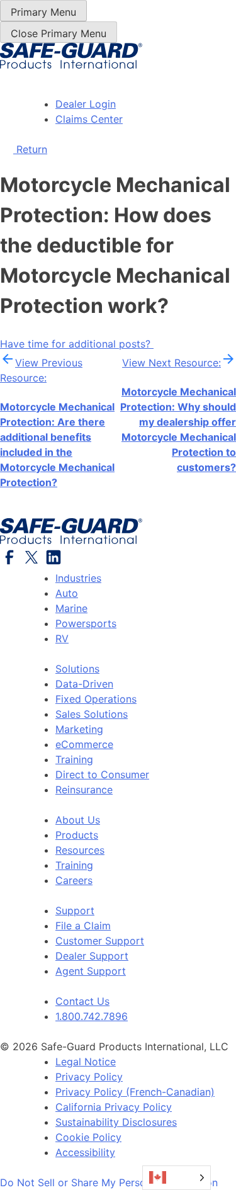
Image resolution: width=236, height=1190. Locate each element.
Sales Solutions (91, 714)
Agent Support (90, 971)
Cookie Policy (88, 1137)
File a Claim (83, 925)
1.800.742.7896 (91, 1016)
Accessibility (85, 1152)
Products (76, 835)
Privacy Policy (89, 1076)
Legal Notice (85, 1061)
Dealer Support (91, 955)
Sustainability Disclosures (116, 1122)
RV (62, 638)
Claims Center (89, 119)
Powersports (85, 623)
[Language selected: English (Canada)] (176, 1177)
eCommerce (84, 744)
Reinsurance (84, 789)
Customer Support (99, 940)
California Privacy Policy (113, 1107)
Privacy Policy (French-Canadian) (135, 1091)
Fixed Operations (96, 699)
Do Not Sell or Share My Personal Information (109, 1182)
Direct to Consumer (102, 774)
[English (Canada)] (176, 1177)
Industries (78, 578)
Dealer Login (85, 104)
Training (74, 759)
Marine (71, 608)
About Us (77, 819)
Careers (74, 880)
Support (74, 910)
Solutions (77, 668)
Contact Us (82, 1001)
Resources (79, 850)
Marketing (79, 729)
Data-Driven (84, 683)
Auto (66, 593)
